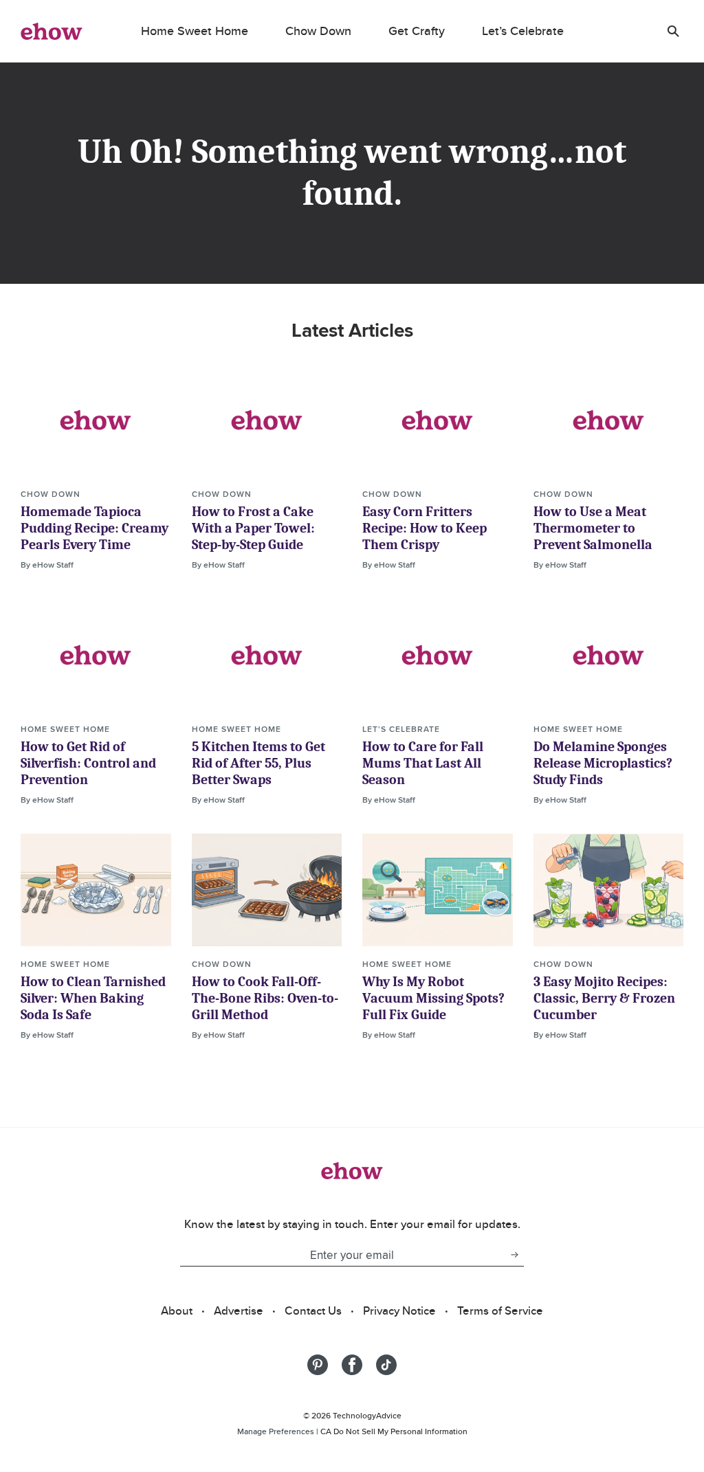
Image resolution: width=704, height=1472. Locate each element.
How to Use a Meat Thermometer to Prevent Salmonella (593, 528)
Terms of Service (500, 1310)
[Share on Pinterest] (317, 1364)
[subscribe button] (514, 1254)
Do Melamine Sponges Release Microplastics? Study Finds (603, 763)
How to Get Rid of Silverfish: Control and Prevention (88, 763)
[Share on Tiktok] (386, 1364)
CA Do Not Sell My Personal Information (394, 1431)
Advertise (238, 1310)
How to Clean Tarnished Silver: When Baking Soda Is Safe (93, 998)
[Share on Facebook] (352, 1364)
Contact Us (313, 1310)
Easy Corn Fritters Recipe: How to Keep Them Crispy (424, 528)
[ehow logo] (51, 31)
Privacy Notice (399, 1310)
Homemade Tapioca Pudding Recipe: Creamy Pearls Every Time (94, 528)
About (176, 1310)
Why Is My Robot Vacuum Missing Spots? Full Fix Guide (433, 998)
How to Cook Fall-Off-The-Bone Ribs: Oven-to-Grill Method (265, 998)
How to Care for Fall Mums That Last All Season (422, 763)
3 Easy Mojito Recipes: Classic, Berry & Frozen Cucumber (604, 998)
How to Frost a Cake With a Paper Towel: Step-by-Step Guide (253, 528)
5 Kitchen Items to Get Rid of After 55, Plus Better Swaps (258, 763)
